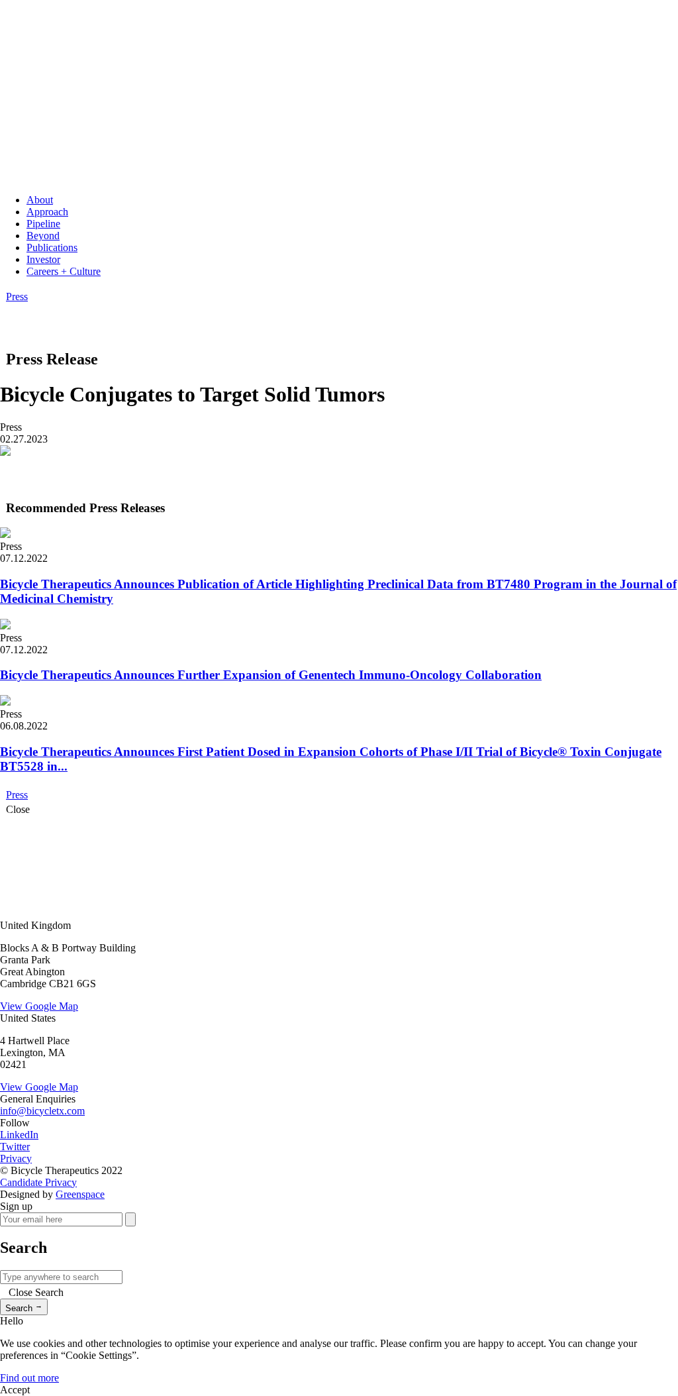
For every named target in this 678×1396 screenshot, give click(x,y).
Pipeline (43, 223)
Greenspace (80, 1194)
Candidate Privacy (38, 1182)
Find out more (29, 1377)
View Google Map (39, 1006)
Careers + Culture (63, 271)
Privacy (16, 1158)
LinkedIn (19, 1134)
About (39, 199)
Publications (51, 247)
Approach (47, 211)
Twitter (15, 1146)
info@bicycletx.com (42, 1110)
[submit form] (130, 1219)
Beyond (43, 235)
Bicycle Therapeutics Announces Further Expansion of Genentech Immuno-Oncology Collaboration (271, 675)
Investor (43, 259)
